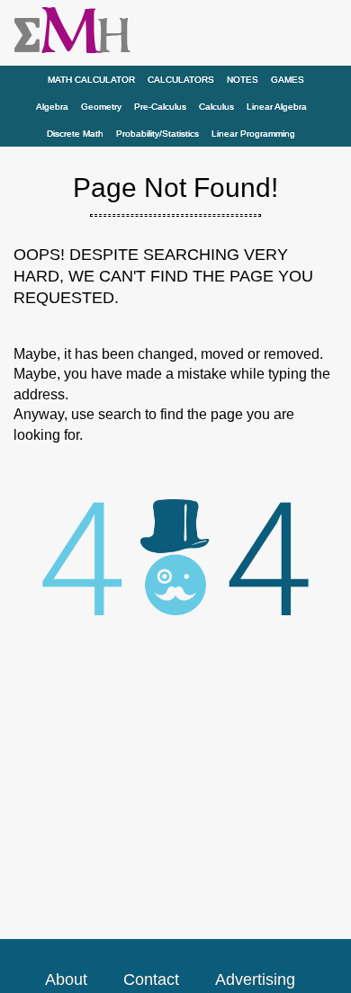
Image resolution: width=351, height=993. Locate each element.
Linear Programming (253, 134)
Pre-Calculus (160, 107)
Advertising (255, 980)
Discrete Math (75, 134)
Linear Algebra (277, 107)
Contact (151, 980)
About (66, 980)
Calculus (216, 107)
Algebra (52, 107)
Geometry (101, 107)
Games (287, 80)
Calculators (181, 80)
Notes (242, 80)
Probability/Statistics (157, 134)
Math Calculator (91, 80)
